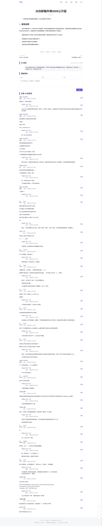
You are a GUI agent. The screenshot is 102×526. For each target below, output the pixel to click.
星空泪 (25, 165)
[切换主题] (98, 505)
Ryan (24, 201)
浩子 (24, 231)
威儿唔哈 (25, 96)
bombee (25, 249)
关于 (81, 2)
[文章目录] (98, 513)
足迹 (66, 2)
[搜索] (98, 509)
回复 (81, 97)
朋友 (76, 2)
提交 (79, 89)
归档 (71, 2)
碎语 (61, 2)
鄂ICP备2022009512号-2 (56, 520)
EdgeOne (63, 522)
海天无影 (25, 360)
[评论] (98, 518)
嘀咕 (21, 2)
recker (24, 289)
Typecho (39, 522)
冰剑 (26, 104)
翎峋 (24, 477)
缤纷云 (52, 522)
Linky (24, 459)
